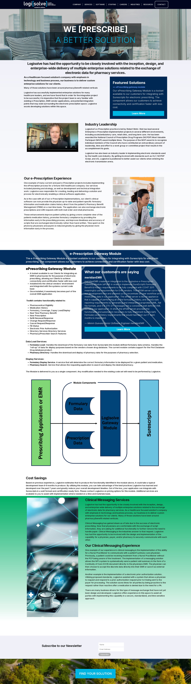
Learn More (138, 113)
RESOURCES (148, 4)
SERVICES (88, 4)
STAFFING (112, 4)
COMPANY (77, 4)
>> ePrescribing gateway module (129, 87)
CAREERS (123, 4)
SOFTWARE (100, 4)
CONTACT (161, 4)
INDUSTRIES (135, 4)
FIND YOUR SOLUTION (95, 673)
